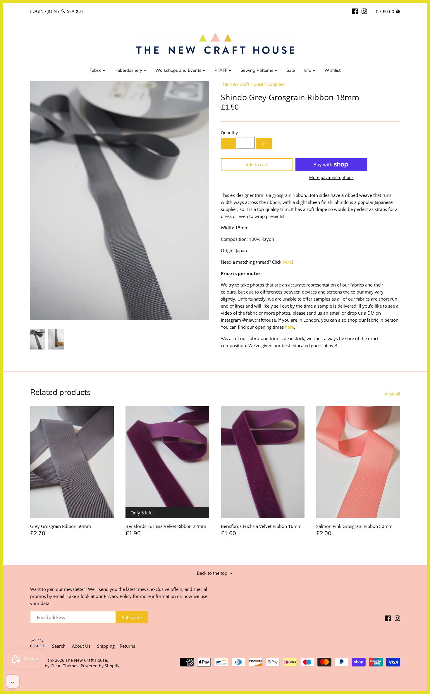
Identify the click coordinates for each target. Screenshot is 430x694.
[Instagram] (364, 10)
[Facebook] (355, 10)
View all (392, 394)
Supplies (275, 84)
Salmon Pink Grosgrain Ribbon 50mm (354, 526)
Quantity (229, 132)
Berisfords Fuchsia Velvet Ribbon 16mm (261, 526)
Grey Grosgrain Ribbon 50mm (60, 526)
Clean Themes (64, 666)
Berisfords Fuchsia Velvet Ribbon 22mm (165, 526)
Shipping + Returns (116, 646)
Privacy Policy (118, 596)
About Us (81, 646)
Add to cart (257, 165)
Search (59, 646)
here (287, 262)
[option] (38, 339)
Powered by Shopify (100, 666)
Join (52, 11)
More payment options (331, 177)
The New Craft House (242, 84)
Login (37, 11)
